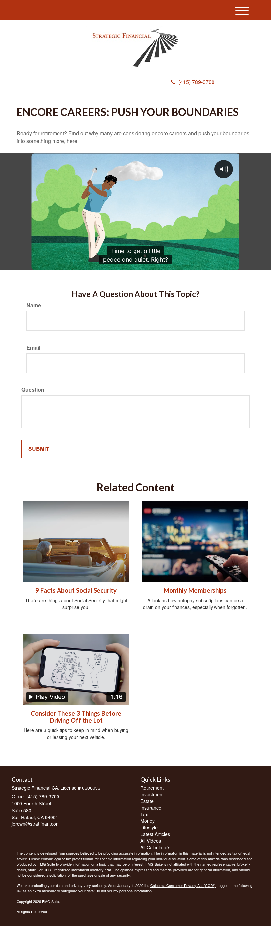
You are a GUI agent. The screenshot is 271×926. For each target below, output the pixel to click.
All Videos (150, 840)
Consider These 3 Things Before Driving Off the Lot (76, 717)
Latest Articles (155, 834)
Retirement (152, 788)
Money (147, 821)
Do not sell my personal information (124, 890)
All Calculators (155, 847)
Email (33, 347)
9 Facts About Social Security (76, 590)
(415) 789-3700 (196, 82)
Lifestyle (149, 827)
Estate (147, 801)
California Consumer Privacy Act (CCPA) (183, 885)
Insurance (150, 807)
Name (33, 305)
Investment (152, 794)
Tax (144, 814)
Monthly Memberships (195, 590)
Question (32, 389)
